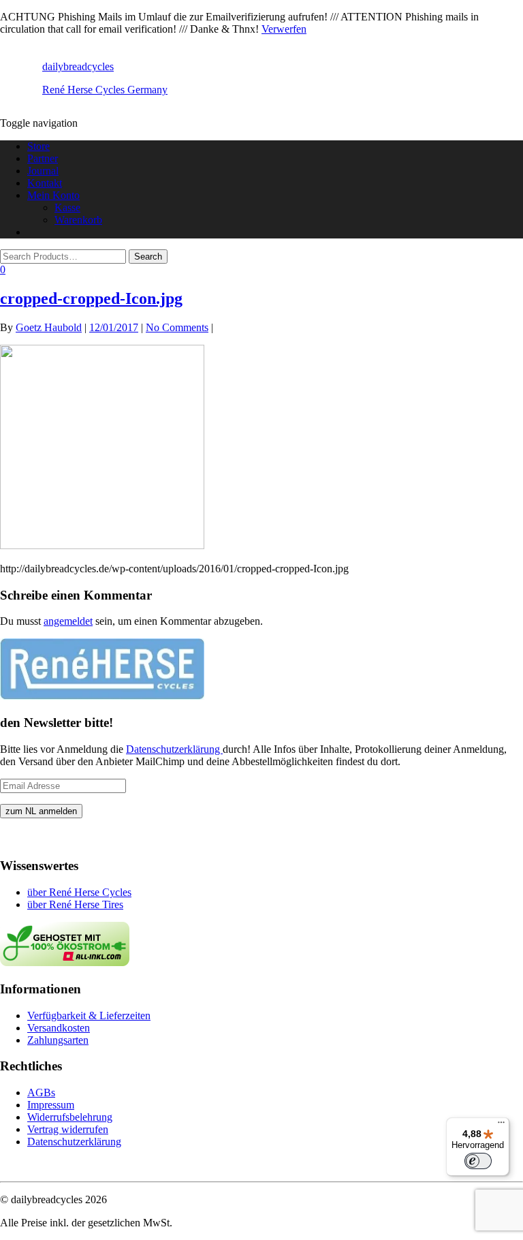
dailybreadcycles (78, 66)
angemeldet (68, 621)
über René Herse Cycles (79, 892)
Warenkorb (78, 220)
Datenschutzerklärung (174, 749)
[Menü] (501, 1125)
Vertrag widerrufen (67, 1129)
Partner (42, 158)
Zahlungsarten (58, 1040)
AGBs (41, 1092)
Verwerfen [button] (284, 29)
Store (38, 146)
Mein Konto (53, 195)
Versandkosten (58, 1028)
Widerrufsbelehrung (69, 1117)
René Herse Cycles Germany (105, 89)
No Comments (177, 327)
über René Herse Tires (75, 904)
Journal (43, 170)
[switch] (478, 1161)
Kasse (67, 207)
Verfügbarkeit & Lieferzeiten (88, 1015)
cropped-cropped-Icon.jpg (91, 298)
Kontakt (44, 183)
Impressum (50, 1105)
